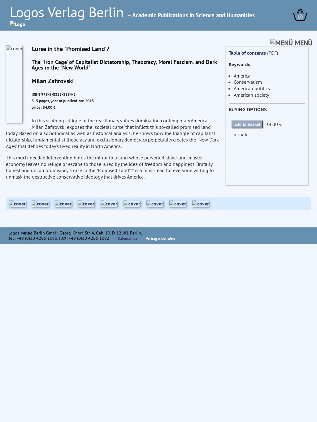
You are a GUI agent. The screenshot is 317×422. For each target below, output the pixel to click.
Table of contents (247, 53)
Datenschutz (127, 238)
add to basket (247, 124)
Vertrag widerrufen (160, 238)
